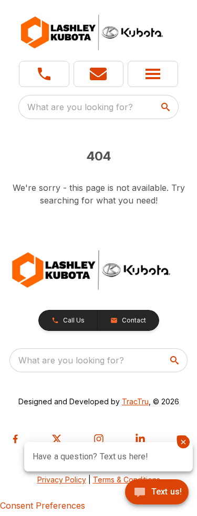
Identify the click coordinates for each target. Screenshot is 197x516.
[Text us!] (157, 493)
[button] (44, 74)
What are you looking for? (80, 107)
